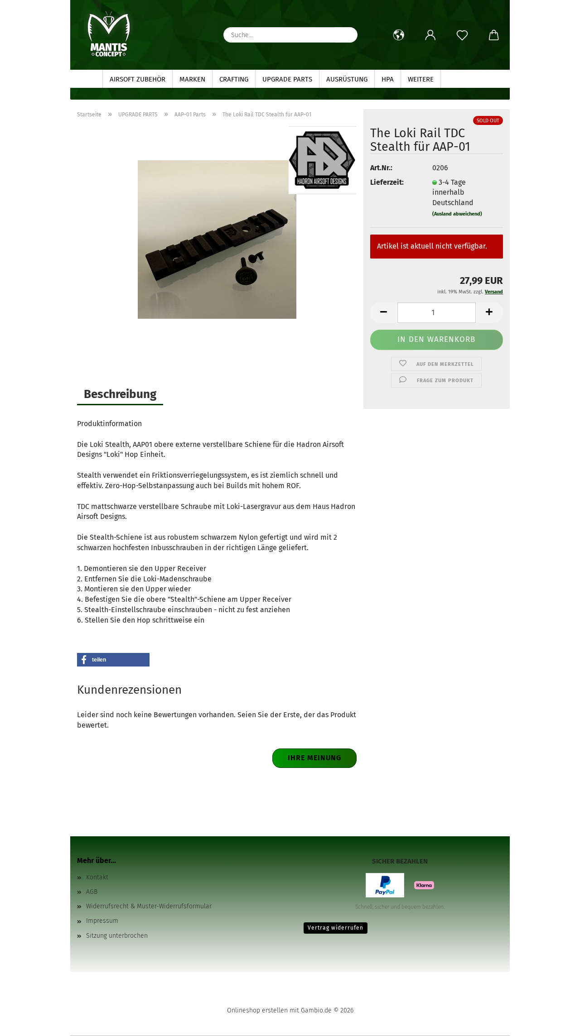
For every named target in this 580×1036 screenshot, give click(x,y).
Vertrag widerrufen (335, 928)
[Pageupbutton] (555, 1022)
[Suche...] (346, 35)
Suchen (460, 79)
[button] (399, 35)
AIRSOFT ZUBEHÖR (137, 79)
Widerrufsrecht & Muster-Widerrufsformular (149, 906)
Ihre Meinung (314, 757)
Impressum (102, 921)
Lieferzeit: (387, 182)
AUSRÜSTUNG (346, 79)
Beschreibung (120, 394)
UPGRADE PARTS (287, 79)
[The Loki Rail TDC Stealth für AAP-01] (217, 239)
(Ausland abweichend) (457, 214)
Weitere (421, 79)
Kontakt (97, 877)
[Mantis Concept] (108, 34)
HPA (388, 79)
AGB (91, 892)
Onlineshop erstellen (257, 1010)
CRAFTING (233, 79)
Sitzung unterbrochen (117, 936)
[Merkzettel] (462, 35)
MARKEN (192, 79)
